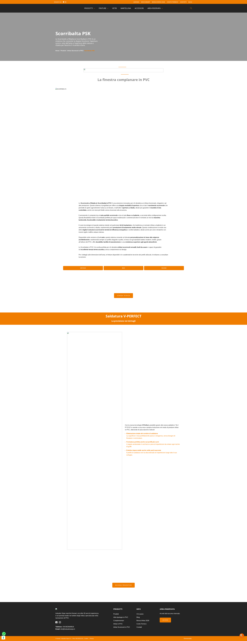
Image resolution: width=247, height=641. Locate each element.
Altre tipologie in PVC (120, 617)
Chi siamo (140, 614)
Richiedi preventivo (123, 585)
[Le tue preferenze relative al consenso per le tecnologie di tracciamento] (3, 637)
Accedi (165, 620)
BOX (123, 268)
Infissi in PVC (118, 624)
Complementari (118, 620)
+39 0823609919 (68, 627)
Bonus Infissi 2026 (158, 2)
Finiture (102, 8)
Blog (190, 2)
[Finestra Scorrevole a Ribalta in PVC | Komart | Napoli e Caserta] (64, 8)
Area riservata (154, 8)
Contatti (183, 2)
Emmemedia (188, 638)
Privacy (92, 638)
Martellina (126, 8)
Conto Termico (172, 2)
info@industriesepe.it (67, 629)
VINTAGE (83, 268)
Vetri (114, 8)
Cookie (86, 638)
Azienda (136, 2)
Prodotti (88, 8)
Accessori (139, 8)
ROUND (164, 268)
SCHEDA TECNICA (123, 295)
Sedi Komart (145, 2)
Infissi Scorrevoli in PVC (121, 627)
